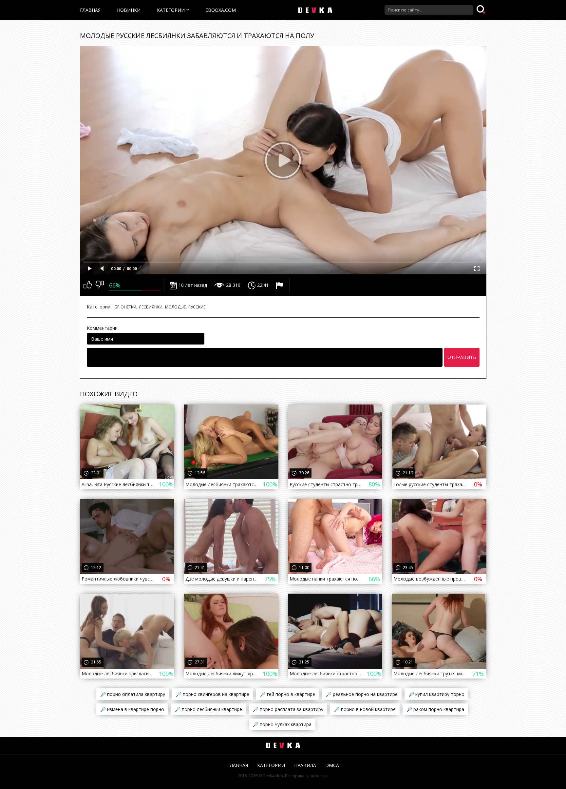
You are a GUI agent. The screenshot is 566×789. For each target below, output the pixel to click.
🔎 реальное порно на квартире (362, 694)
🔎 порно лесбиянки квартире (208, 709)
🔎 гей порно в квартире (287, 694)
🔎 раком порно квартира (435, 709)
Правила (305, 765)
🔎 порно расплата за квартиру (288, 709)
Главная (90, 10)
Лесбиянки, (151, 307)
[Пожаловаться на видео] (280, 285)
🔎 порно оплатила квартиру (132, 694)
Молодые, (176, 307)
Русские (196, 307)
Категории (171, 10)
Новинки (129, 10)
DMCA (332, 765)
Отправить (461, 357)
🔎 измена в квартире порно (132, 709)
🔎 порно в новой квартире (365, 709)
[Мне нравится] (87, 285)
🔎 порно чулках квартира (282, 724)
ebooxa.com (220, 10)
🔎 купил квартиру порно (436, 694)
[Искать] (481, 9)
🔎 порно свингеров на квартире (212, 694)
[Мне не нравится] (99, 285)
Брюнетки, (126, 307)
